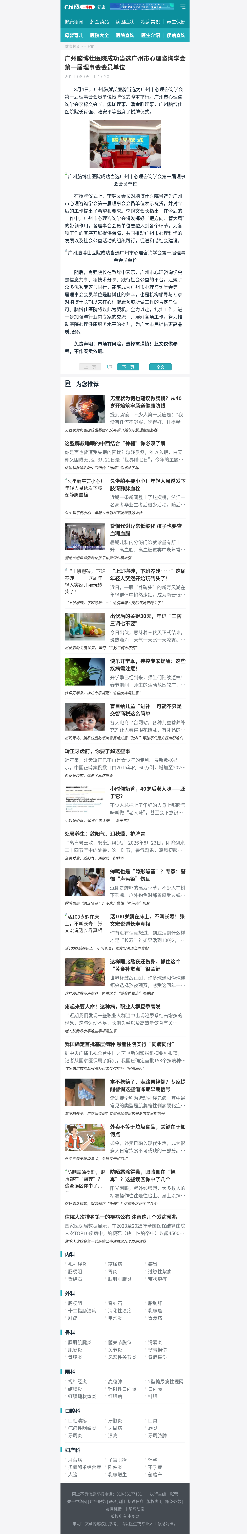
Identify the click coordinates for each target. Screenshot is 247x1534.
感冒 (152, 1264)
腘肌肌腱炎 (120, 1278)
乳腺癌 (155, 1310)
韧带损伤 (157, 1349)
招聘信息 (136, 1501)
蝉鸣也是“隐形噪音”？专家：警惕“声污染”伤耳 (148, 874)
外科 (70, 1293)
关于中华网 (77, 1501)
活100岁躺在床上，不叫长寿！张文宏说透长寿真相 (147, 919)
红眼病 (115, 1396)
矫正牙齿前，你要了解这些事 (97, 751)
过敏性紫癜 (160, 1271)
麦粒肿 (115, 1381)
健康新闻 (74, 21)
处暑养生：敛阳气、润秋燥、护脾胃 (105, 833)
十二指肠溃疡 (82, 1310)
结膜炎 (75, 1388)
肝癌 (72, 1318)
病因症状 (125, 21)
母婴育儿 (74, 35)
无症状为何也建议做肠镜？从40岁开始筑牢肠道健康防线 (146, 401)
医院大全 (99, 35)
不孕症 (155, 1467)
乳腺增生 (117, 1474)
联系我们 (117, 1501)
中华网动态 (134, 1509)
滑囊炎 (155, 1342)
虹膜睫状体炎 (82, 1396)
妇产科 (72, 1449)
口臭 (152, 1420)
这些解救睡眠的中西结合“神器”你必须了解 (115, 443)
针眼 (152, 1396)
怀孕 (152, 1459)
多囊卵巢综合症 (84, 1467)
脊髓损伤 (157, 1357)
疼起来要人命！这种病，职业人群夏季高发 (112, 1006)
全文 (160, 367)
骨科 (70, 1332)
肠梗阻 (75, 1271)
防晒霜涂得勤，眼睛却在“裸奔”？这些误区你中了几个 (143, 1175)
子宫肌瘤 (117, 1459)
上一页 (90, 367)
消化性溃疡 (120, 1310)
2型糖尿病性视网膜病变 (173, 1381)
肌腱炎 (75, 1349)
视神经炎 (77, 1264)
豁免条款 (173, 1501)
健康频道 (72, 46)
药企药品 (99, 21)
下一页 (128, 367)
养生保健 (176, 21)
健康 (101, 7)
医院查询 (125, 35)
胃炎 (112, 1271)
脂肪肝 (155, 1303)
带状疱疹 (157, 1278)
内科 (70, 1254)
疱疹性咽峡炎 (82, 1428)
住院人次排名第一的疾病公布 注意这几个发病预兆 (121, 1216)
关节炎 (115, 1349)
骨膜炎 (75, 1357)
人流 (72, 1474)
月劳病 (75, 1459)
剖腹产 (155, 1474)
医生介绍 (150, 35)
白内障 (155, 1388)
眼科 (70, 1371)
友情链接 (114, 1509)
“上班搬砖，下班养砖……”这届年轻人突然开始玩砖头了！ (148, 574)
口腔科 (72, 1410)
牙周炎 (75, 1435)
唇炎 (152, 1428)
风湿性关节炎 (122, 1357)
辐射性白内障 (122, 1388)
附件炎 (115, 1467)
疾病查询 (176, 35)
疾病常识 (150, 21)
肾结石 (75, 1278)
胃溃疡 (155, 1318)
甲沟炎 (115, 1318)
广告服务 (98, 1501)
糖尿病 (115, 1264)
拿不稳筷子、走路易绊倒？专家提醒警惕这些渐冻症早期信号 (148, 1085)
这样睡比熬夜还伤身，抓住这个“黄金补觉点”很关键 (145, 964)
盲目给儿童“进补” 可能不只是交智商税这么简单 (146, 709)
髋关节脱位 (120, 1342)
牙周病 (115, 1428)
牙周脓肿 (157, 1435)
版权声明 (154, 1501)
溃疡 (112, 1435)
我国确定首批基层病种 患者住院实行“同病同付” (121, 1044)
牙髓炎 (115, 1420)
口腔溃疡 (77, 1420)
